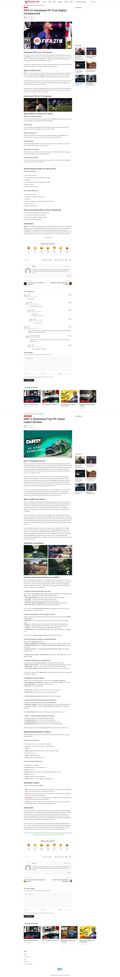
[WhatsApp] (32, 19)
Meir (29, 326)
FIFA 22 (30, 92)
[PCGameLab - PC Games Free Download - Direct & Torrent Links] (32, 2)
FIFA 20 (34, 92)
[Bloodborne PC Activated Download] (91, 78)
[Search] (95, 2)
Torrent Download (48, 237)
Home (25, 5)
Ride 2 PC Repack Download (31, 404)
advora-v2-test (27, 956)
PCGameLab (41, 233)
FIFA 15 (25, 92)
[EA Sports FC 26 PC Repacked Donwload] (88, 396)
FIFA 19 (46, 92)
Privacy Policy (26, 961)
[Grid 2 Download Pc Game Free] (50, 396)
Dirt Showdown (29, 797)
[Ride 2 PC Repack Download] (80, 78)
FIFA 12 (42, 92)
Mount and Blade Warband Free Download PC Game (79, 58)
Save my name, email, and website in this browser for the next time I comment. (39, 913)
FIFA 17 (69, 90)
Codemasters (59, 502)
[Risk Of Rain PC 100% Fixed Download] (91, 51)
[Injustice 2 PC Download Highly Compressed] (80, 65)
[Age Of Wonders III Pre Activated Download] (91, 65)
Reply (70, 302)
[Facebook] (91, 2)
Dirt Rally (27, 801)
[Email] (34, 19)
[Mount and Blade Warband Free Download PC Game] (80, 51)
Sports (25, 7)
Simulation (27, 937)
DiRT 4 (26, 789)
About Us (25, 954)
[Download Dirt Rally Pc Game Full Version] (69, 932)
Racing (63, 937)
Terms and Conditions (28, 963)
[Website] (67, 275)
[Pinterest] (31, 19)
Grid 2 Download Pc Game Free (50, 404)
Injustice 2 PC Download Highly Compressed (78, 71)
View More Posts (67, 266)
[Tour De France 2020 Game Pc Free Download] (69, 396)
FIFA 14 (38, 92)
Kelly (33, 266)
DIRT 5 (26, 793)
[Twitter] (93, 2)
